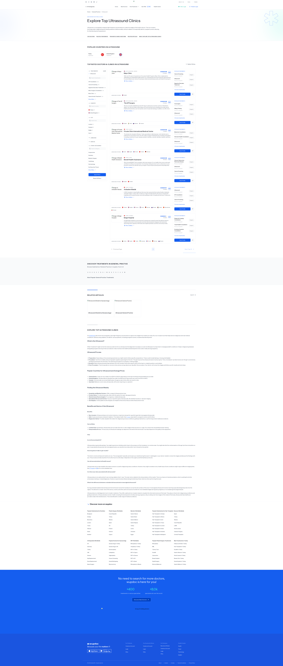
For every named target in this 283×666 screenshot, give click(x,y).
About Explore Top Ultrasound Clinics (150, 36)
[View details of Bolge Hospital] (117, 218)
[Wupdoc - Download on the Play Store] (105, 651)
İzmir (90, 133)
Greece (111, 531)
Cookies (173, 662)
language (93, 137)
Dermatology (92, 164)
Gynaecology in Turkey (114, 543)
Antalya (89, 516)
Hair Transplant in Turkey (180, 546)
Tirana (88, 525)
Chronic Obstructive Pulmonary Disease (179, 161)
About (160, 662)
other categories (96, 145)
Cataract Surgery (178, 531)
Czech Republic (113, 514)
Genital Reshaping (113, 561)
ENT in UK (133, 558)
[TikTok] (96, 2)
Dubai (88, 531)
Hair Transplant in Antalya (158, 514)
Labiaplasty (112, 552)
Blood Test (92, 93)
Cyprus (110, 534)
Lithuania (133, 531)
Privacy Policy (192, 662)
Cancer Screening (94, 84)
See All (192, 295)
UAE (88, 552)
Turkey (92, 110)
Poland (110, 528)
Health (179, 646)
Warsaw (89, 528)
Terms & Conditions (182, 662)
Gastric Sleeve (134, 514)
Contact (166, 662)
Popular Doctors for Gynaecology (117, 540)
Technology (181, 652)
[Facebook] (86, 2)
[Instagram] (88, 2)
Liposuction (155, 555)
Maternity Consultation (180, 132)
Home (116, 6)
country (93, 103)
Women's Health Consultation (181, 136)
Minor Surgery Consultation (96, 90)
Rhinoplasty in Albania (136, 564)
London (91, 124)
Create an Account (130, 646)
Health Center (157, 6)
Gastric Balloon (134, 519)
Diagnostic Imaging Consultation (179, 219)
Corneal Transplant (178, 534)
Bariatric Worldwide (136, 511)
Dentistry (91, 155)
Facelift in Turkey (178, 549)
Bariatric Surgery (93, 158)
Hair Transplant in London (158, 525)
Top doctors (91, 36)
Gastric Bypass (134, 522)
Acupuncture (92, 152)
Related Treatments (102, 36)
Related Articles (132, 36)
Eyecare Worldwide (179, 511)
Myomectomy (112, 564)
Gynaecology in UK (113, 546)
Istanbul (89, 534)
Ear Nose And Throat (94, 167)
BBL (153, 546)
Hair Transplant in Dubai (158, 528)
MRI (97, 468)
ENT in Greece (134, 555)
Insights (180, 655)
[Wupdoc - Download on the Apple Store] (93, 651)
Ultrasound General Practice (124, 313)
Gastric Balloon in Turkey (180, 564)
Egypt (132, 534)
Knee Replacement (92, 561)
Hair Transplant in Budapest (159, 534)
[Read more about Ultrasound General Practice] (128, 305)
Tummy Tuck (155, 549)
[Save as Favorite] (192, 94)
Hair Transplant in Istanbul (158, 531)
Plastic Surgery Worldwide (116, 511)
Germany (89, 546)
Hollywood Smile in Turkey (180, 543)
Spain (110, 522)
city (92, 117)
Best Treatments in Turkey (181, 540)
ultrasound (92, 335)
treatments (98, 71)
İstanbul (91, 127)
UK (109, 525)
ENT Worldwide (135, 540)
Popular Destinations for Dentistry (96, 511)
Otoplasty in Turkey (135, 546)
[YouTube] (91, 2)
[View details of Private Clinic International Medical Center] (117, 132)
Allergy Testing (178, 108)
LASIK (175, 525)
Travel (179, 649)
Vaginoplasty (112, 555)
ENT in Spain (134, 561)
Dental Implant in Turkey (180, 561)
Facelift (154, 552)
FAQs (127, 652)
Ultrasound (93, 73)
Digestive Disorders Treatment (97, 87)
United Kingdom (94, 113)
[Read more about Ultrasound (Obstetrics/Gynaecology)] (100, 305)
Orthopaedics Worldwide (93, 540)
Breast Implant (155, 558)
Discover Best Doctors (140, 600)
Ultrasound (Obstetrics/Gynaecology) (99, 313)
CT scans (91, 468)
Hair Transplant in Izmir (157, 519)
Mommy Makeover (156, 564)
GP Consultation (94, 81)
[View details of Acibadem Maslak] (117, 190)
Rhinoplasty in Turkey (136, 543)
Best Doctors (124, 6)
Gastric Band (134, 516)
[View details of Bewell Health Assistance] (117, 160)
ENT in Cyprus (134, 552)
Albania (110, 519)
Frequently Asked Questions (118, 36)
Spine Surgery (90, 564)
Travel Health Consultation (180, 224)
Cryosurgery (177, 103)
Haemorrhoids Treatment (96, 96)
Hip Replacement (91, 558)
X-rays (128, 417)
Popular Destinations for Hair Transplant (162, 511)
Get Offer (146, 6)
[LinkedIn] (94, 2)
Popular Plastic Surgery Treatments (161, 540)
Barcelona (89, 519)
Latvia (132, 528)
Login (127, 649)
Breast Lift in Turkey (179, 558)
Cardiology (91, 161)
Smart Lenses (177, 528)
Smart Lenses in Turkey (179, 555)
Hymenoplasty (112, 549)
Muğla (91, 130)
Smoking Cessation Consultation (179, 230)
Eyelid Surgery (155, 561)
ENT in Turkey (134, 549)
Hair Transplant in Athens (158, 516)
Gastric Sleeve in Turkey (180, 552)
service (93, 141)
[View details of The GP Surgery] (117, 103)
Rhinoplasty (155, 543)
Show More (91, 99)
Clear (104, 70)
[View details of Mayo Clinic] (117, 74)
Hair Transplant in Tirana (158, 522)
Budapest (89, 514)
